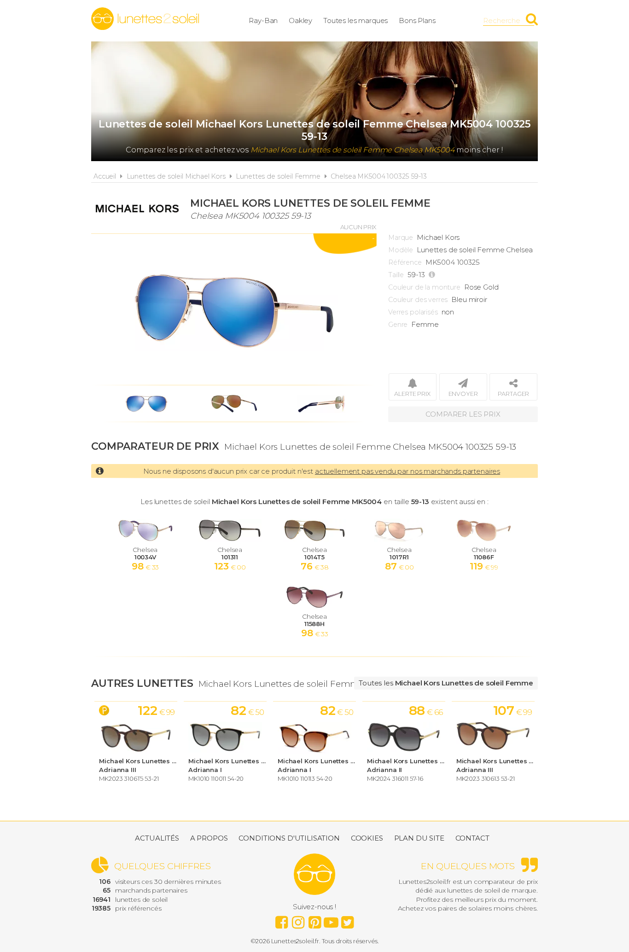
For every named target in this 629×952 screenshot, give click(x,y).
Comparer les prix (462, 414)
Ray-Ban (263, 20)
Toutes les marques (355, 20)
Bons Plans (417, 20)
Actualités (157, 838)
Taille (396, 275)
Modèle (400, 250)
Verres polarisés (413, 312)
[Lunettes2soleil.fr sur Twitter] (347, 919)
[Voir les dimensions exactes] (433, 275)
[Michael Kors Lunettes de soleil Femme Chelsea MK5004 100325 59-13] (234, 309)
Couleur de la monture (424, 287)
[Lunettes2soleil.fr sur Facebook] (281, 919)
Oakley (300, 20)
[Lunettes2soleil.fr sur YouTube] (331, 919)
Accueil (104, 176)
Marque (400, 237)
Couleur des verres (418, 300)
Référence (405, 262)
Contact (472, 838)
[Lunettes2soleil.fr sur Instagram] (298, 919)
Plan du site (419, 838)
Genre (398, 324)
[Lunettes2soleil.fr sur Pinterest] (314, 919)
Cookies (367, 838)
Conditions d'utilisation (289, 838)
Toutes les (446, 683)
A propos (209, 838)
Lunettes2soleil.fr (145, 18)
